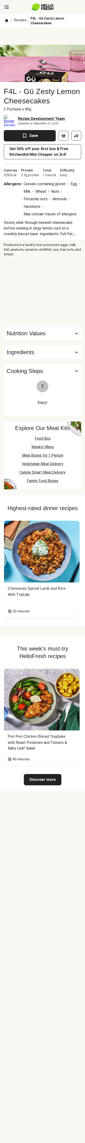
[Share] (76, 136)
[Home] (6, 21)
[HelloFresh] (43, 7)
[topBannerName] (42, 36)
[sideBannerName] (42, 291)
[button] (42, 352)
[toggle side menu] (6, 7)
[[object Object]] (63, 136)
